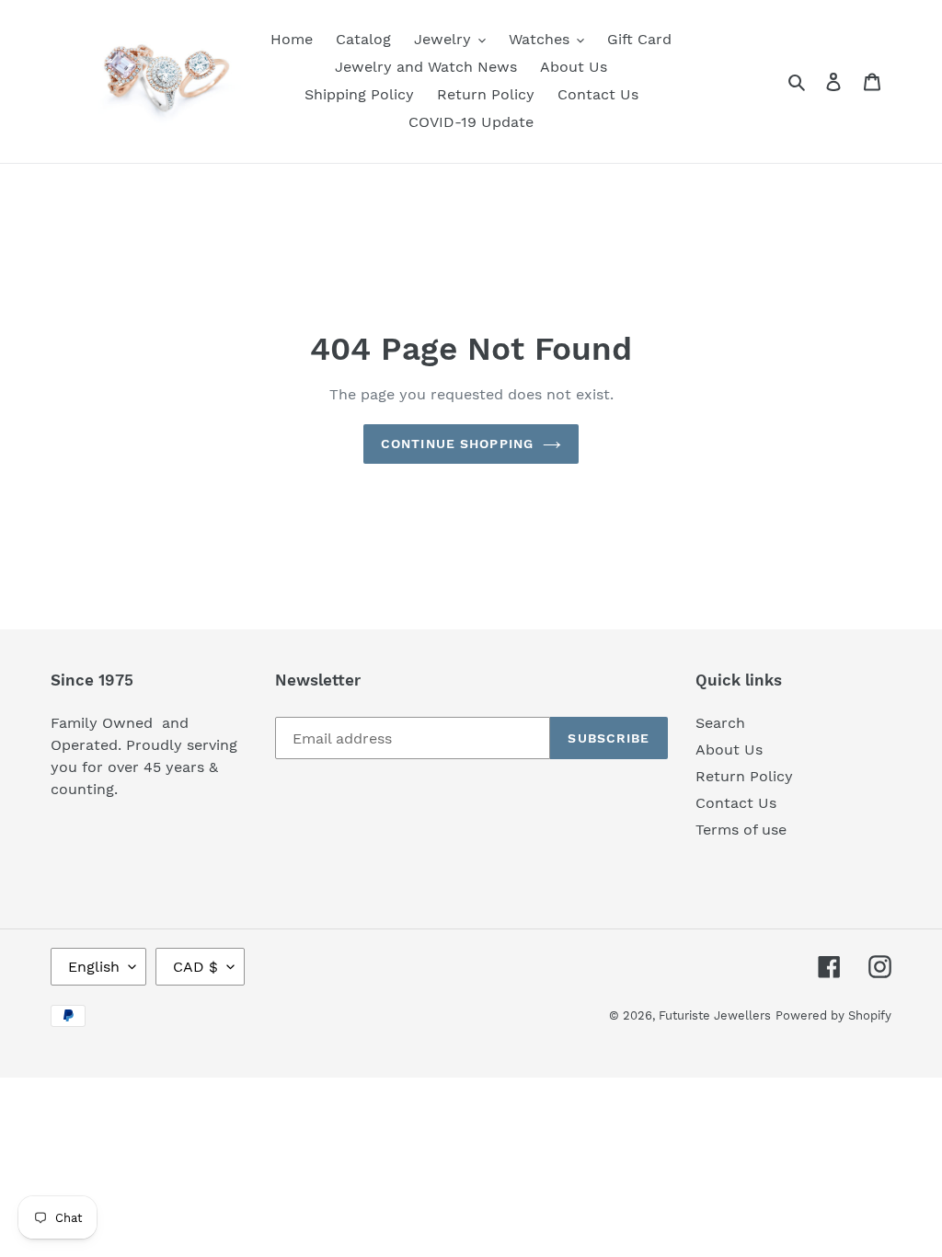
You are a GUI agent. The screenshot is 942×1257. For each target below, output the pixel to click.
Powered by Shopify (833, 1015)
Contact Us (735, 803)
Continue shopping (457, 443)
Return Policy (744, 776)
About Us (729, 749)
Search (720, 723)
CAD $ (195, 966)
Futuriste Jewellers (715, 1015)
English (94, 966)
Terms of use (741, 829)
